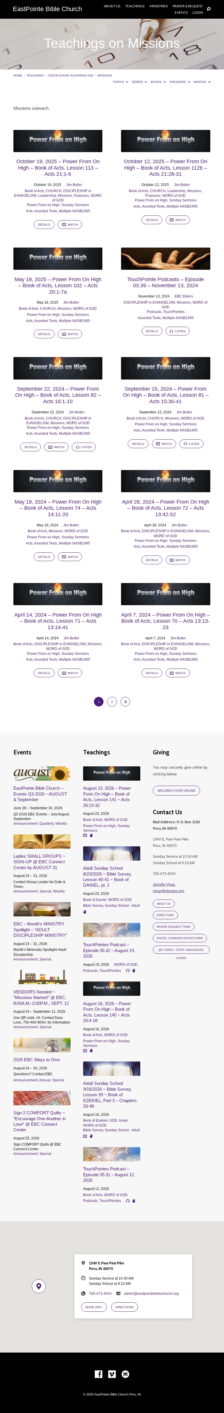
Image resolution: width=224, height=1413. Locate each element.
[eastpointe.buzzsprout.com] (125, 1374)
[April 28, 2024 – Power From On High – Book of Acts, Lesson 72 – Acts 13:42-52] (165, 489)
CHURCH (54, 191)
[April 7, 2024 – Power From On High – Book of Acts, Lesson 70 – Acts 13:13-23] (165, 602)
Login (197, 12)
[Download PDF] (91, 835)
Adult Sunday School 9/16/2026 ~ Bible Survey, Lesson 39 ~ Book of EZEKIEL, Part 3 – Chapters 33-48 (110, 1095)
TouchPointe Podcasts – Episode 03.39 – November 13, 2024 (165, 282)
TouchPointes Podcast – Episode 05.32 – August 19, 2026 (109, 950)
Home (17, 75)
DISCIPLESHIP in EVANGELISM (70, 75)
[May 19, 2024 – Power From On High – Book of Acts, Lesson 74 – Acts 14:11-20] (57, 489)
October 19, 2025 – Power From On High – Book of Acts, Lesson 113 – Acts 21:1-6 (58, 168)
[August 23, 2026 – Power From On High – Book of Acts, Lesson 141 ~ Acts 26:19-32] (111, 777)
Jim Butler (74, 185)
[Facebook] (98, 1374)
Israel (123, 1120)
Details (44, 224)
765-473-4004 (100, 1294)
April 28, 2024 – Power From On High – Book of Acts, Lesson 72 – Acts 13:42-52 (165, 508)
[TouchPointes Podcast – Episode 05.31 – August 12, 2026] (111, 1158)
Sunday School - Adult (122, 905)
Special (45, 891)
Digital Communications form (180, 938)
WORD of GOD (174, 195)
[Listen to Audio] (128, 970)
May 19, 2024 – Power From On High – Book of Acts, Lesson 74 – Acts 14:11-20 (58, 508)
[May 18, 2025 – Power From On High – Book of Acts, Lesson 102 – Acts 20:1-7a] (57, 266)
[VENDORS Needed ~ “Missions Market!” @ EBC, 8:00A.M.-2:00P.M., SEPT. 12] (42, 981)
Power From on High (43, 205)
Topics (119, 81)
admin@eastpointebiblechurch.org (151, 1294)
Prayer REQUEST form (173, 926)
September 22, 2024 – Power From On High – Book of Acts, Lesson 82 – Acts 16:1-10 (58, 395)
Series (138, 81)
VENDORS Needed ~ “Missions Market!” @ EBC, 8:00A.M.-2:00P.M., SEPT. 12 (41, 997)
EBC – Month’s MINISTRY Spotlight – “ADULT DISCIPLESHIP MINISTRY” (40, 929)
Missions (104, 75)
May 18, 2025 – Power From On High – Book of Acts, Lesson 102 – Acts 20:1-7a (58, 285)
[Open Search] (209, 9)
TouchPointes (174, 312)
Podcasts (154, 312)
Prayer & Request (188, 6)
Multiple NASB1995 (74, 211)
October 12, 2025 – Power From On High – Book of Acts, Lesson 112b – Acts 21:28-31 (165, 168)
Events (181, 12)
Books (156, 81)
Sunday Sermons (75, 205)
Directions (165, 915)
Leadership (47, 195)
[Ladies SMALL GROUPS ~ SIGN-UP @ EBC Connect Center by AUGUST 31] (42, 845)
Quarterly (46, 823)
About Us (112, 6)
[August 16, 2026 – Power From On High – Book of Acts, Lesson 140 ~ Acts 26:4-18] (111, 992)
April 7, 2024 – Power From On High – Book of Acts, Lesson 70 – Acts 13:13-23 (165, 621)
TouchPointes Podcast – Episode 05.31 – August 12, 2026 (109, 1174)
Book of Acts (34, 191)
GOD (113, 1120)
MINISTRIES (159, 6)
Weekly (61, 823)
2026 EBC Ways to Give (36, 1059)
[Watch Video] (85, 835)
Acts (29, 211)
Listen (180, 331)
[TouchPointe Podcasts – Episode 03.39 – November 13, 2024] (165, 266)
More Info (93, 1307)
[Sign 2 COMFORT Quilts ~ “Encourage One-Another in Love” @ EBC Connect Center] (42, 1102)
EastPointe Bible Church (47, 9)
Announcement (25, 823)
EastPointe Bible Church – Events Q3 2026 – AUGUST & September (40, 794)
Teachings (134, 6)
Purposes (81, 195)
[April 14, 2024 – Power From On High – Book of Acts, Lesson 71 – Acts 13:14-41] (57, 602)
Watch (72, 224)
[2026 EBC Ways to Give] (42, 1049)
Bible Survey (93, 905)
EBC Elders (184, 296)
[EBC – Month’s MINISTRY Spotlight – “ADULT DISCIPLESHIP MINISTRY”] (42, 913)
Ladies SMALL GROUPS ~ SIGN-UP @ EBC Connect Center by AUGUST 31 (39, 862)
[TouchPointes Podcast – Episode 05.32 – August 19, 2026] (111, 934)
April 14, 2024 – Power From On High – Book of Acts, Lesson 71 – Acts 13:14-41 (58, 621)
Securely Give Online (176, 790)
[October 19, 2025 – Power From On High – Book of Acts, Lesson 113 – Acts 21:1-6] (57, 149)
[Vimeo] (112, 1374)
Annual (44, 1080)
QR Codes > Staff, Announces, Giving (181, 951)
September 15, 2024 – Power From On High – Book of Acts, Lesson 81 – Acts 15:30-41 (166, 395)
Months (200, 81)
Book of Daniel (94, 900)
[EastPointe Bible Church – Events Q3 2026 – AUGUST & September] (42, 777)
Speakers (178, 81)
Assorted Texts (45, 211)
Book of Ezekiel (95, 1120)
